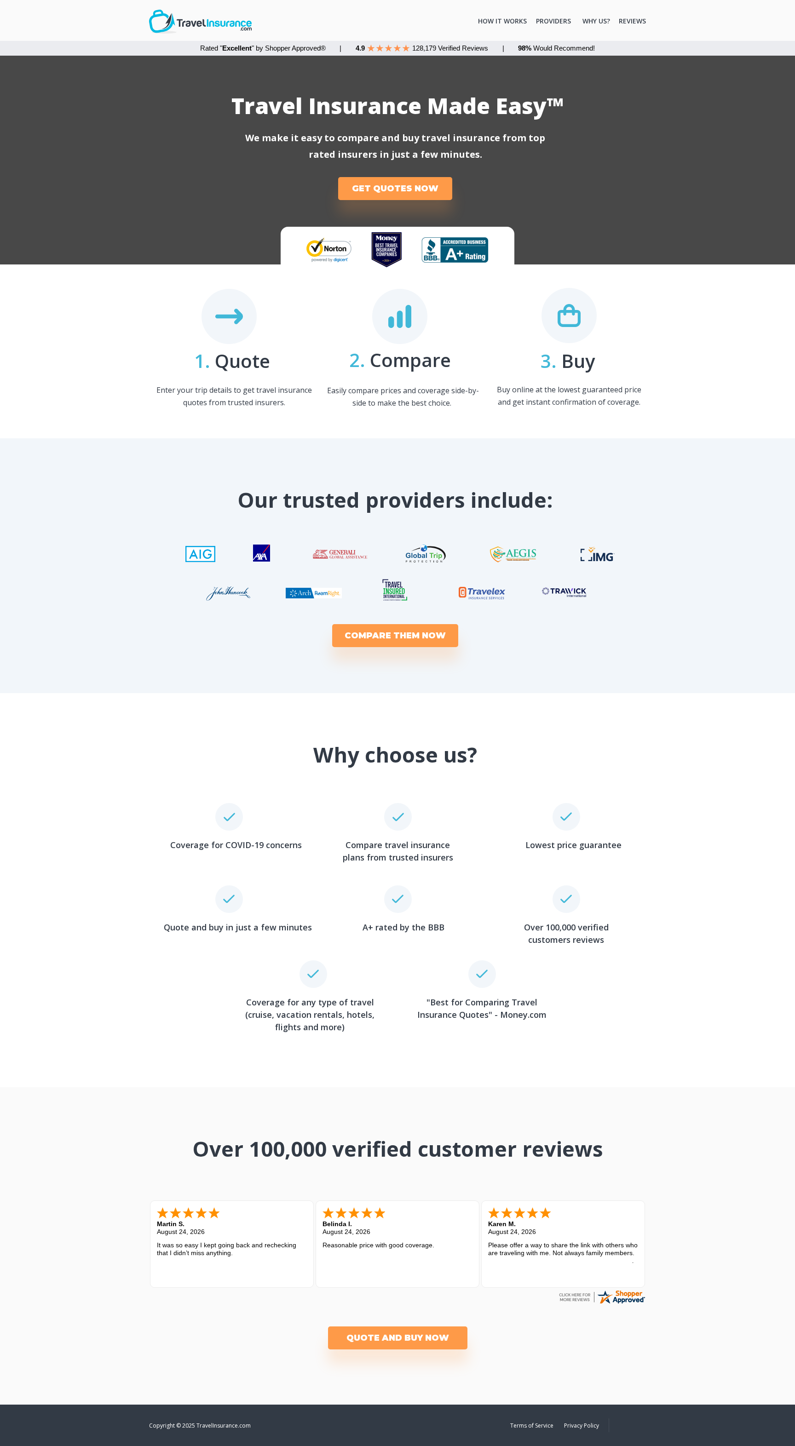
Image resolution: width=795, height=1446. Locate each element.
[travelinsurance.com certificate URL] (602, 1303)
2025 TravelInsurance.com (216, 1425)
